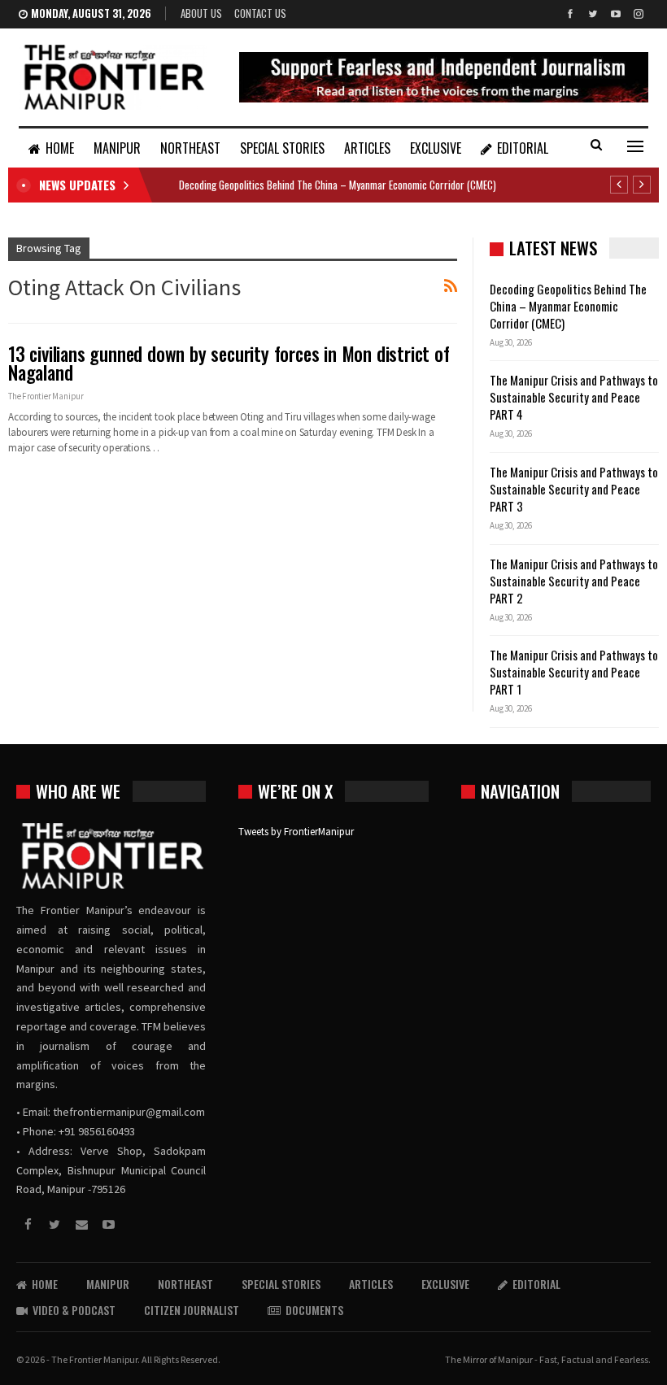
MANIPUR (117, 148)
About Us (201, 13)
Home (60, 148)
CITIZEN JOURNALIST (191, 1309)
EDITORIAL (522, 148)
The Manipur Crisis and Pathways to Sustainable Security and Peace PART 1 (574, 672)
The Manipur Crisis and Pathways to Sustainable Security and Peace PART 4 (574, 397)
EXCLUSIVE (435, 148)
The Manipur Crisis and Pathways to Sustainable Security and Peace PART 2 (574, 581)
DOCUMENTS (314, 1309)
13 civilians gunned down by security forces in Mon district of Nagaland (229, 363)
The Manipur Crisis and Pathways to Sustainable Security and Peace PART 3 (574, 489)
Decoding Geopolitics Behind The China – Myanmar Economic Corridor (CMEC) (337, 184)
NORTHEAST (190, 148)
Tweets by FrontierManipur (296, 831)
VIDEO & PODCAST (74, 1309)
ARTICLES (367, 148)
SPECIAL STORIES (282, 148)
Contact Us (260, 13)
